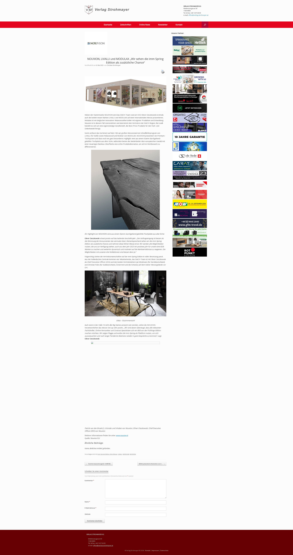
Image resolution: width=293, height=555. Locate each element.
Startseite (108, 24)
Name (87, 502)
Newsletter (163, 24)
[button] (205, 24)
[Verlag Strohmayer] (107, 9)
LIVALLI (120, 454)
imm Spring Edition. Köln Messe (107, 454)
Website (87, 514)
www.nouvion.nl (122, 435)
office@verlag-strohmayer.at (198, 15)
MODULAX (126, 454)
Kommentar (89, 480)
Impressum (155, 550)
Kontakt (179, 24)
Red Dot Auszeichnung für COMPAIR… (98, 464)
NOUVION (133, 454)
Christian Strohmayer (114, 65)
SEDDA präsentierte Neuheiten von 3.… (152, 464)
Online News (144, 24)
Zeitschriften (125, 24)
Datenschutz (164, 550)
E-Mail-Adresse (90, 508)
